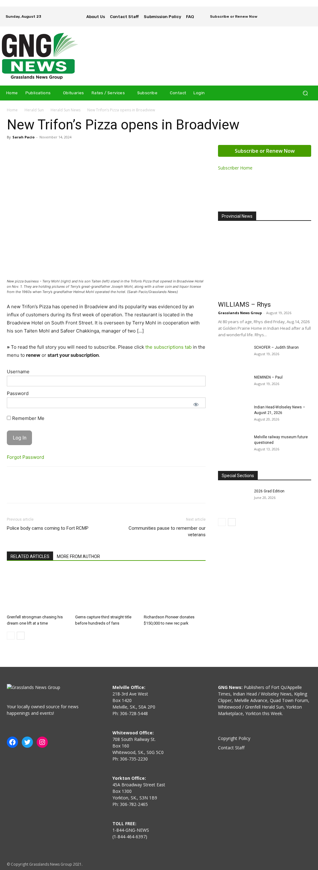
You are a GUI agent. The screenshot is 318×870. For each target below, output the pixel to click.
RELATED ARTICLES (30, 556)
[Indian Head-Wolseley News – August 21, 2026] (233, 415)
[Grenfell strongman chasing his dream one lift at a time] (38, 590)
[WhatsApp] (56, 490)
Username (18, 372)
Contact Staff (231, 748)
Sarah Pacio (23, 137)
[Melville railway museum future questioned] (233, 445)
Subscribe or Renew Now (265, 150)
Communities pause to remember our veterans (167, 531)
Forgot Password (25, 457)
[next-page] (21, 636)
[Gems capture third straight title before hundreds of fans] (106, 590)
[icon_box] (229, 17)
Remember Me (27, 418)
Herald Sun (34, 110)
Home (12, 110)
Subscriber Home (235, 168)
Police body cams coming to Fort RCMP (48, 528)
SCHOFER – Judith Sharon (276, 347)
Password (18, 393)
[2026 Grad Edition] (233, 499)
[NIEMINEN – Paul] (233, 385)
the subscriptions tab (168, 347)
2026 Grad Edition (269, 491)
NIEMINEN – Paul (268, 377)
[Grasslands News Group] (40, 56)
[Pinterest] (41, 490)
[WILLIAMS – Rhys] (264, 263)
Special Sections (238, 475)
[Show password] (196, 404)
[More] (70, 490)
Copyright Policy (234, 738)
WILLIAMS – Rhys (244, 304)
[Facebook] (299, 12)
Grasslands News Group (240, 312)
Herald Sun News (65, 110)
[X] (308, 20)
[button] (305, 93)
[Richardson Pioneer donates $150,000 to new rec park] (175, 590)
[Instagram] (308, 12)
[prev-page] (11, 636)
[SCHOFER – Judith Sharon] (233, 355)
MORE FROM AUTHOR (78, 556)
